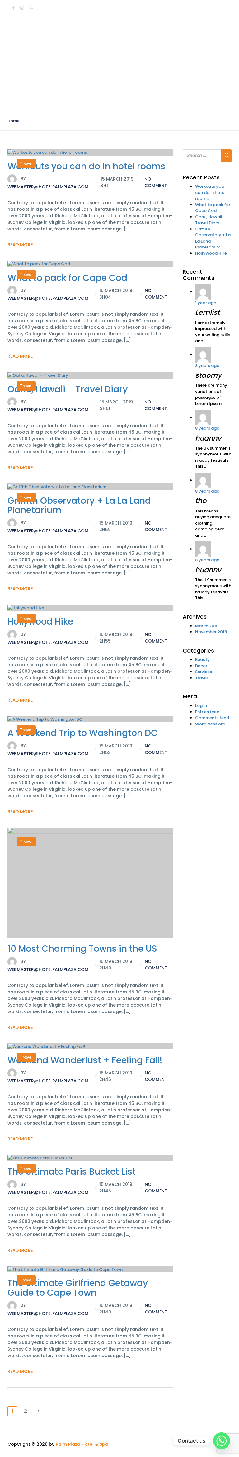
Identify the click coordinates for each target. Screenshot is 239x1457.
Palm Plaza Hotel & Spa (82, 1444)
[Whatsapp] (221, 1440)
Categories (198, 651)
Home (13, 121)
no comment (155, 182)
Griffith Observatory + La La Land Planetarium (79, 505)
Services (203, 672)
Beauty (202, 659)
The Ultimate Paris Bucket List (71, 1172)
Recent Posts (201, 177)
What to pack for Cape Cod (67, 278)
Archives (195, 617)
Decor (201, 666)
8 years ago (207, 366)
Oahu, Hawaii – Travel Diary (67, 389)
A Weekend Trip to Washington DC (82, 733)
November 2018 (211, 632)
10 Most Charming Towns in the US (82, 949)
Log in (201, 706)
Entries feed (207, 712)
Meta (190, 696)
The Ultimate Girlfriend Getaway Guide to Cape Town (77, 1288)
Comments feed (212, 718)
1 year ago (205, 303)
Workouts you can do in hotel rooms (86, 166)
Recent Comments (198, 275)
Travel (26, 163)
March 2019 (206, 626)
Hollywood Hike (40, 621)
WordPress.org (210, 724)
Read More (20, 245)
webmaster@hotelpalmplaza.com (47, 183)
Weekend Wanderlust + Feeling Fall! (84, 1060)
